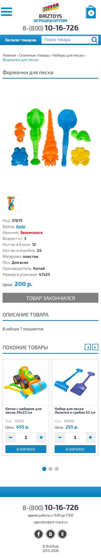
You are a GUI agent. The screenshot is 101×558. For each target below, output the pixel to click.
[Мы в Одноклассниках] (62, 534)
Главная (9, 55)
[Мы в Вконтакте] (50, 534)
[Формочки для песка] (50, 140)
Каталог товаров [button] (20, 39)
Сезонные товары (34, 55)
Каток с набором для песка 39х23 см (23, 410)
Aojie (20, 226)
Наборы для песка (68, 55)
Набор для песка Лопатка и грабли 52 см (75, 410)
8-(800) (51, 28)
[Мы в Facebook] (38, 534)
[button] (6, 12)
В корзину (26, 449)
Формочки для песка (20, 59)
